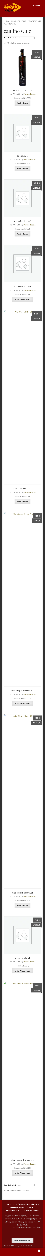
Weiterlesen (22, 103)
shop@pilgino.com (33, 1219)
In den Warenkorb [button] (22, 299)
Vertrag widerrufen (22, 1240)
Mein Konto (7, 1252)
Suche (22, 1252)
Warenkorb (34, 1250)
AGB (31, 1207)
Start (8, 21)
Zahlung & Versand (18, 1207)
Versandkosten (30, 94)
